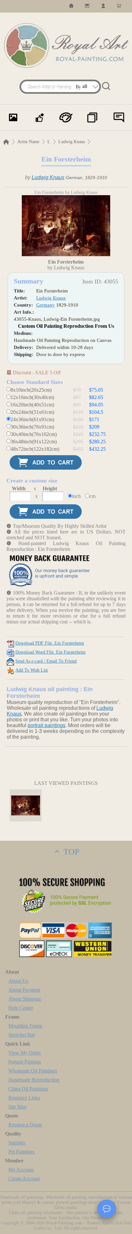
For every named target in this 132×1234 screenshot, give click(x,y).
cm (92, 496)
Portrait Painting (24, 1062)
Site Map (17, 1106)
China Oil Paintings (28, 1088)
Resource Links (24, 1097)
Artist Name (28, 141)
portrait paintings (46, 725)
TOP (70, 851)
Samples (16, 1142)
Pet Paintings (21, 1151)
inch (76, 496)
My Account (21, 1169)
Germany (45, 305)
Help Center (20, 1008)
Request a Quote (25, 1124)
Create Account (24, 1178)
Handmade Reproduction (33, 1079)
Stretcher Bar (21, 1035)
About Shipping (24, 999)
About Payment (24, 990)
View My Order (24, 1053)
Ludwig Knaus (71, 141)
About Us (18, 981)
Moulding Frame (25, 1026)
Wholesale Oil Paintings (32, 1070)
